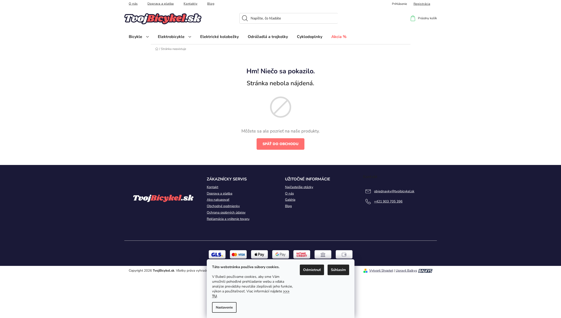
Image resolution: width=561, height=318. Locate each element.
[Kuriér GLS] (217, 254)
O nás (133, 4)
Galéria (290, 199)
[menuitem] (138, 36)
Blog (210, 4)
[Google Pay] (280, 254)
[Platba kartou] (238, 254)
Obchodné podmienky (223, 206)
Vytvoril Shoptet (381, 270)
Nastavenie (224, 307)
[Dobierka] (344, 254)
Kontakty (190, 4)
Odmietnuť (312, 269)
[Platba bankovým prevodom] (323, 254)
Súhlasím (338, 269)
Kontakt (212, 187)
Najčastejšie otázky (299, 187)
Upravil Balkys (406, 270)
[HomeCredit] (301, 254)
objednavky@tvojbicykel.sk (394, 191)
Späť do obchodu (280, 144)
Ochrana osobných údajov (226, 212)
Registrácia (422, 4)
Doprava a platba (160, 4)
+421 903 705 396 (388, 201)
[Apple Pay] (259, 254)
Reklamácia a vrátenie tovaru (228, 219)
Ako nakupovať (218, 199)
